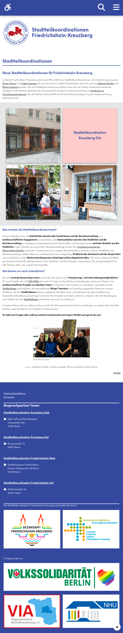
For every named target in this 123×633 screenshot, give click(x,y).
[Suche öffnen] (101, 8)
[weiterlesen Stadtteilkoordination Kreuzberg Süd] (33, 135)
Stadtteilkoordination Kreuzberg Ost (26, 437)
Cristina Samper (29, 84)
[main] (61, 216)
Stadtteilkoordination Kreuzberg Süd (26, 413)
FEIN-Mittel (33, 281)
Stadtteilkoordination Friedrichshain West (29, 458)
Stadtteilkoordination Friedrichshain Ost (29, 483)
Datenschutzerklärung (15, 394)
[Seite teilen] (117, 627)
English (117, 373)
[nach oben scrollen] (117, 606)
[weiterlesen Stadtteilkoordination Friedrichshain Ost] (90, 192)
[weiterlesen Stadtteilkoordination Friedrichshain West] (33, 192)
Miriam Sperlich (10, 87)
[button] (7, 8)
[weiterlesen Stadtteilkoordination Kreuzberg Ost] (90, 135)
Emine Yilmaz (9, 84)
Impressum (9, 397)
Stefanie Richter (105, 84)
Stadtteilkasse (9, 289)
